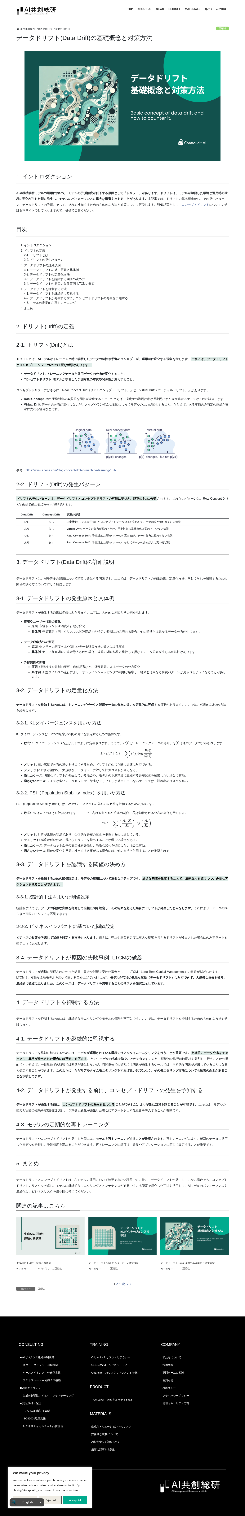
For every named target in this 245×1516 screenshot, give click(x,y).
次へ (126, 1284)
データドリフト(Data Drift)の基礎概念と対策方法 (187, 1263)
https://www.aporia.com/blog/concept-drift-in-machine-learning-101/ (70, 470)
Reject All (50, 1500)
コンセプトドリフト (195, 204)
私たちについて (172, 1357)
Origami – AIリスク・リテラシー (110, 1357)
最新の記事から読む (103, 1449)
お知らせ (168, 1380)
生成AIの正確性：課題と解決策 (33, 1263)
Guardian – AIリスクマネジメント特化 (114, 1372)
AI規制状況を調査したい (106, 1441)
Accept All (75, 1500)
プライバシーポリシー (176, 1395)
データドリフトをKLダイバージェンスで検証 (113, 1263)
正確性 (222, 28)
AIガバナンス (45, 1268)
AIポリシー (169, 1387)
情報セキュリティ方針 (176, 1403)
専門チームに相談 (173, 1372)
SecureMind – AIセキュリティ (109, 1364)
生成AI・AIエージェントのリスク (111, 1426)
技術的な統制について (104, 1434)
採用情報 (168, 1364)
